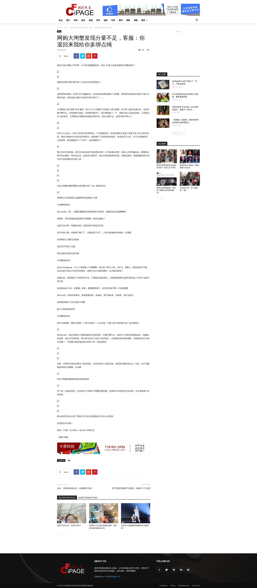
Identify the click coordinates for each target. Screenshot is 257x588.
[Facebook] (159, 570)
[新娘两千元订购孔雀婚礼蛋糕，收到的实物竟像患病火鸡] (103, 513)
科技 (76, 20)
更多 (143, 20)
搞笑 (106, 20)
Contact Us (196, 585)
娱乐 (83, 20)
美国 (136, 20)
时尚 (113, 20)
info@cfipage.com (112, 576)
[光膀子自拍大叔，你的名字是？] (71, 513)
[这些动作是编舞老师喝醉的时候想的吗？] (135, 513)
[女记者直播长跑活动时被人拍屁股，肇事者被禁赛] (163, 97)
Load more (177, 133)
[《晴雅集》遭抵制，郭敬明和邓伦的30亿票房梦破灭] (163, 123)
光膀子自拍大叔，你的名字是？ (69, 525)
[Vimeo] (173, 570)
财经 (121, 20)
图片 (68, 20)
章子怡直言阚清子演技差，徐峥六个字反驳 (131, 488)
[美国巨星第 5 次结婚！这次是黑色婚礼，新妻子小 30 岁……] (163, 110)
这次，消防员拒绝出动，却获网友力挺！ (75, 488)
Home (59, 27)
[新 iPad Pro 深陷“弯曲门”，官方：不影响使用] (163, 84)
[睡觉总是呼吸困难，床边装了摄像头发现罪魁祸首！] (167, 179)
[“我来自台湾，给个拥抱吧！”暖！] (190, 179)
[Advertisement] (178, 50)
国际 (128, 20)
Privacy (172, 585)
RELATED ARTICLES (67, 498)
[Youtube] (188, 570)
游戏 (91, 20)
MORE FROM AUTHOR (88, 498)
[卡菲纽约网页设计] (103, 448)
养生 (98, 20)
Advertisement (183, 585)
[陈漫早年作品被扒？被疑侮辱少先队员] (190, 156)
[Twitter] (166, 570)
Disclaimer (164, 585)
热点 (61, 20)
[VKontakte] (181, 570)
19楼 (68, 460)
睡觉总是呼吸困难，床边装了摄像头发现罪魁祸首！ (166, 190)
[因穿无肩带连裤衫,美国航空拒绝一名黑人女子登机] (167, 156)
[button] (197, 20)
